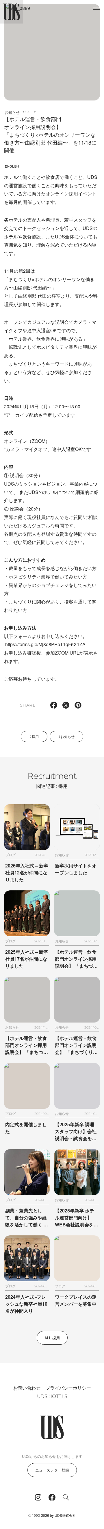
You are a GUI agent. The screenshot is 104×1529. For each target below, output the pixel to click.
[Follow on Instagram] (38, 1497)
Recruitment (51, 780)
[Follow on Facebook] (52, 1497)
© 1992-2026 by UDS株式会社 (52, 1515)
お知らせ (12, 112)
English (12, 166)
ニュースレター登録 (52, 1470)
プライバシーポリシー (68, 1388)
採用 (35, 736)
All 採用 (52, 1338)
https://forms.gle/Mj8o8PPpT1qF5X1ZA (45, 644)
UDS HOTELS (52, 1396)
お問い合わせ (26, 1388)
